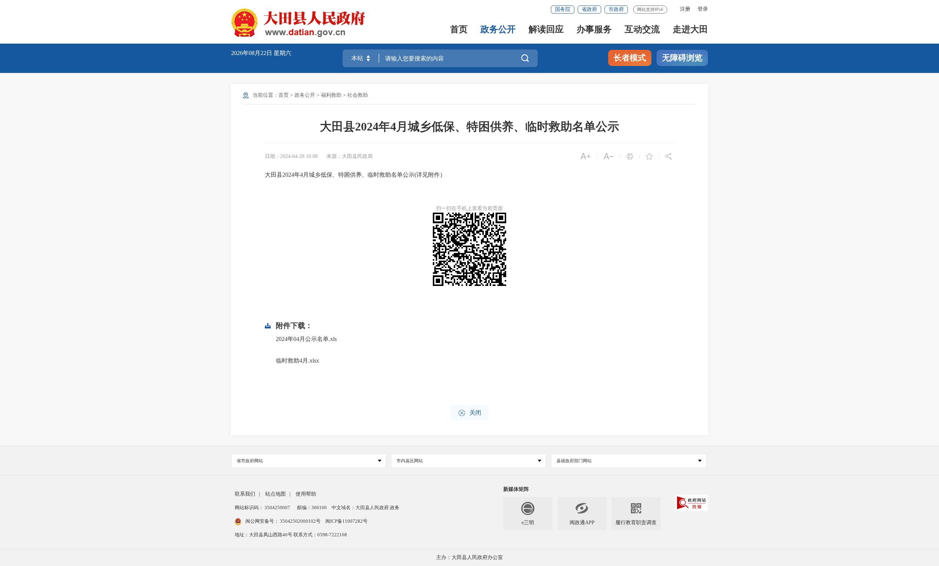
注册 (685, 9)
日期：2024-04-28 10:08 (291, 156)
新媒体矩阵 (516, 489)
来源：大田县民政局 (349, 156)
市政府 (616, 9)
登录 (703, 9)
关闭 (469, 413)
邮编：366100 (311, 507)
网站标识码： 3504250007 (262, 507)
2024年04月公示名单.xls (306, 339)
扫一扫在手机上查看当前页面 (469, 208)
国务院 (562, 9)
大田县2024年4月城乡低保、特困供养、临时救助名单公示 (469, 126)
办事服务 (594, 30)
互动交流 (642, 30)
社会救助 (357, 95)
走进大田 (690, 30)
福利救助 (331, 95)
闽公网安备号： (283, 521)
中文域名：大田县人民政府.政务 (365, 507)
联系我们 (245, 494)
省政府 (589, 9)
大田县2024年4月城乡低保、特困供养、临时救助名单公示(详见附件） (356, 175)
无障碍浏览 (682, 57)
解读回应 (546, 30)
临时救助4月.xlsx (297, 360)
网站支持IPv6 (650, 9)
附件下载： (294, 325)
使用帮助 (306, 494)
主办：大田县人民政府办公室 (469, 557)
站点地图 (275, 494)
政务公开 (498, 30)
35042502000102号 (300, 521)
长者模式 (630, 57)
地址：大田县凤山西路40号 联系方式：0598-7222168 (291, 534)
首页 (459, 30)
